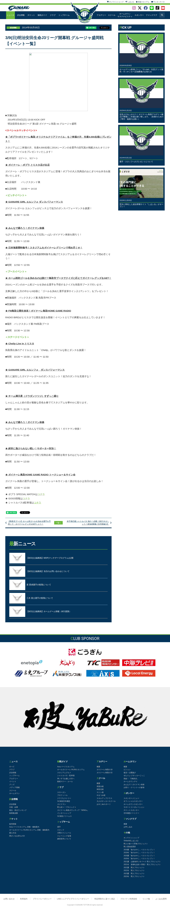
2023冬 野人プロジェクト (134, 876)
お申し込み (128, 827)
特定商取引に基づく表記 (104, 899)
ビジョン (127, 770)
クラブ (53, 15)
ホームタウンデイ (130, 781)
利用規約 (23, 899)
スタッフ (60, 830)
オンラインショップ (131, 838)
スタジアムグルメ (64, 773)
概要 (98, 767)
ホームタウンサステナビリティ (125, 15)
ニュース (10, 15)
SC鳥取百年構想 (63, 801)
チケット (31, 15)
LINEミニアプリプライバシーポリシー (73, 899)
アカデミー (101, 15)
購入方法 (12, 833)
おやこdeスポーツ (104, 804)
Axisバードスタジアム (66, 767)
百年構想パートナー (131, 813)
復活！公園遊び (130, 773)
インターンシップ (64, 813)
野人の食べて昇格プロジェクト (136, 844)
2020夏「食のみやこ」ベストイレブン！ (139, 856)
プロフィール (62, 795)
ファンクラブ (151, 15)
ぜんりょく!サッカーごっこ (134, 776)
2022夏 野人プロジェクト (134, 868)
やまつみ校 (101, 795)
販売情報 (12, 824)
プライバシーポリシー (42, 899)
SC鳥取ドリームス (64, 816)
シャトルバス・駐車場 (66, 776)
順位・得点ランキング (18, 810)
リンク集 (146, 899)
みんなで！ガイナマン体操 (134, 785)
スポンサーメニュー (131, 798)
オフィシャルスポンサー (133, 801)
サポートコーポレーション (134, 807)
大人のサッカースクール (106, 801)
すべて (11, 767)
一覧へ (58, 523)
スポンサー (139, 15)
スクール (111, 15)
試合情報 (21, 15)
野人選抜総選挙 (130, 847)
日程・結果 (13, 807)
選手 (59, 827)
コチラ (41, 494)
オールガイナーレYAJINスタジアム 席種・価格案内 (29, 830)
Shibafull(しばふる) (131, 841)
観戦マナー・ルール (65, 781)
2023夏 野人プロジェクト (134, 873)
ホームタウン (14, 793)
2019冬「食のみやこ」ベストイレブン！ (139, 853)
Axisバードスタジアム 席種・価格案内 (24, 827)
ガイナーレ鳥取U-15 (104, 773)
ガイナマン (61, 804)
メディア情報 (14, 787)
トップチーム (64, 15)
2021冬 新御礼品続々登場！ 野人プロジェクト (142, 864)
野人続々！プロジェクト (66, 807)
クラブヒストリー (64, 798)
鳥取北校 (100, 789)
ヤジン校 (100, 792)
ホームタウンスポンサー (133, 804)
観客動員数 (13, 813)
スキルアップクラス (104, 798)
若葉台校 (100, 786)
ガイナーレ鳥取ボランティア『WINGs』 (73, 810)
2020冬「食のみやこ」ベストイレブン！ (139, 859)
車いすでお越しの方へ (66, 779)
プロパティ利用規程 (128, 899)
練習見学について (64, 839)
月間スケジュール (64, 833)
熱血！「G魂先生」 (131, 779)
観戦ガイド (42, 15)
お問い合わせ (9, 899)
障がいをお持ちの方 (17, 836)
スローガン (61, 792)
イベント (12, 781)
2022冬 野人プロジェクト (134, 870)
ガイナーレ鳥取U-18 (104, 770)
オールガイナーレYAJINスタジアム (71, 770)
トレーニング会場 (64, 836)
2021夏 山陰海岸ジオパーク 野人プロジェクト (142, 862)
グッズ (11, 785)
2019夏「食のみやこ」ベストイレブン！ (139, 850)
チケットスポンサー (131, 810)
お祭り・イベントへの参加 (134, 787)
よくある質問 (161, 899)
